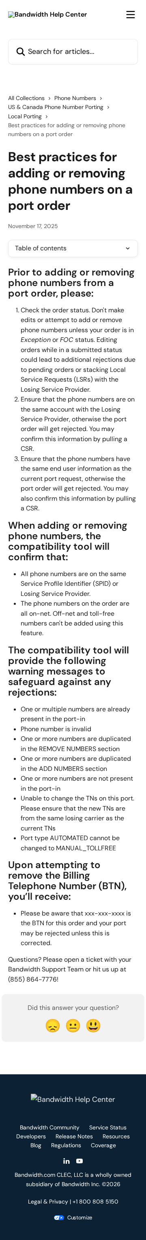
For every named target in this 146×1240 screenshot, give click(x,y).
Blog (35, 1145)
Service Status (108, 1127)
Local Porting (25, 116)
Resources (116, 1136)
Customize (79, 1217)
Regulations (66, 1145)
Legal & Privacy (48, 1201)
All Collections (26, 98)
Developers (31, 1136)
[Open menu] (130, 14)
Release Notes (74, 1136)
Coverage (103, 1145)
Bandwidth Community (49, 1127)
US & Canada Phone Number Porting (55, 107)
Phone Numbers (75, 98)
